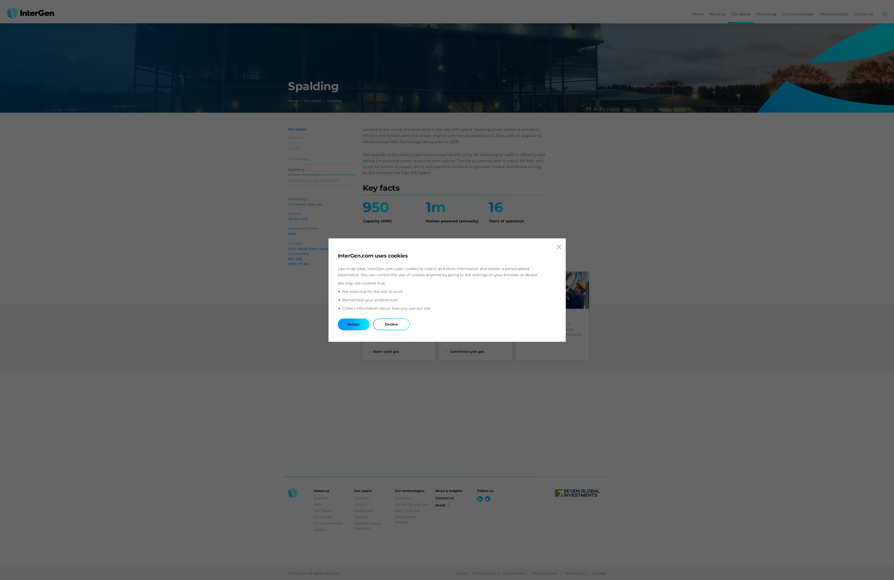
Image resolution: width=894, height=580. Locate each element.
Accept (354, 324)
